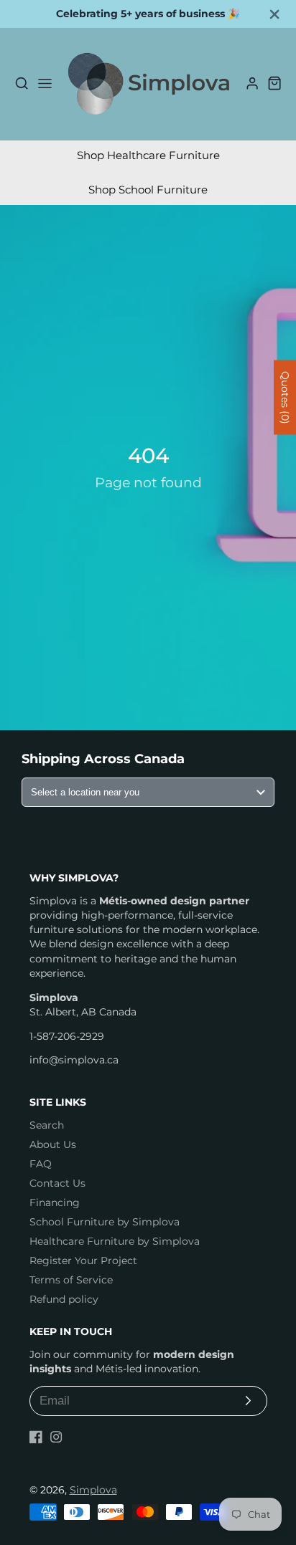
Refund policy (63, 1299)
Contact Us (57, 1183)
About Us (52, 1144)
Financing (54, 1202)
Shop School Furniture (148, 189)
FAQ (40, 1163)
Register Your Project (83, 1260)
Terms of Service (71, 1280)
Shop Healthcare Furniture (148, 155)
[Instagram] (56, 1436)
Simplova (93, 1490)
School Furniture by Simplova (104, 1222)
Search (46, 1125)
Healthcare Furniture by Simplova (114, 1241)
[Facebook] (35, 1436)
